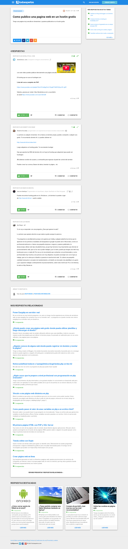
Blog (28, 540)
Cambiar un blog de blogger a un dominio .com (101, 14)
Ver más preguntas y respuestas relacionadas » (45, 472)
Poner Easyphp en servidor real (26, 312)
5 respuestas (19, 340)
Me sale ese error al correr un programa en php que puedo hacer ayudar (35, 367)
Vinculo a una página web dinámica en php (31, 393)
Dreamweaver (18, 11)
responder (29, 294)
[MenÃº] (13, 2)
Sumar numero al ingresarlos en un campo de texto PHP (101, 25)
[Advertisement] (46, 30)
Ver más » (109, 37)
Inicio (12, 540)
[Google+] (25, 543)
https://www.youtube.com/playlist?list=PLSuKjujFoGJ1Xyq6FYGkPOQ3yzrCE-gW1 (42, 87)
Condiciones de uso (41, 540)
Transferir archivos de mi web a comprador (101, 33)
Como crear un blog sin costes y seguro (101, 29)
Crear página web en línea (24, 456)
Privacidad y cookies (52, 540)
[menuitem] (23, 40)
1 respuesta (19, 322)
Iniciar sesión (94, 2)
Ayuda (24, 540)
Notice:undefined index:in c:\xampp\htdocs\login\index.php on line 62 (42, 364)
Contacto (32, 540)
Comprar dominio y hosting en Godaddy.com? (98, 19)
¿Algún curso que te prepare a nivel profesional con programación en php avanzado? (44, 376)
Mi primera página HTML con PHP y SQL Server (33, 425)
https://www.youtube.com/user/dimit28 (34, 95)
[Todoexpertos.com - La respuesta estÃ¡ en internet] (25, 2)
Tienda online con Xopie (23, 441)
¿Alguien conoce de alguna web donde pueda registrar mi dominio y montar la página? (45, 347)
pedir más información (42, 294)
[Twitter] (19, 543)
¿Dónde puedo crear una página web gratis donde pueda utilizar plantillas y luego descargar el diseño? (45, 329)
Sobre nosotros (18, 540)
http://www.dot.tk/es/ (25, 198)
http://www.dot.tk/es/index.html (26, 142)
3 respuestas (19, 358)
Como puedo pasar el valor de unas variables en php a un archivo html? (43, 409)
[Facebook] (22, 543)
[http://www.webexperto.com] (67, 191)
